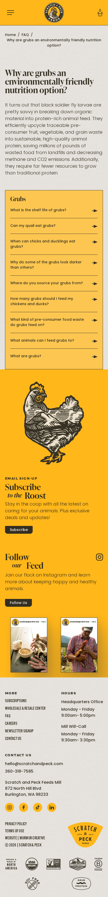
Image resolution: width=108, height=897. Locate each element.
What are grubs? (25, 356)
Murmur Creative (32, 838)
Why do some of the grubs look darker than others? (46, 265)
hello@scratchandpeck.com (34, 764)
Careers (11, 724)
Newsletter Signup (19, 731)
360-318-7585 (19, 772)
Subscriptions (16, 701)
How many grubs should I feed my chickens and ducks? (41, 301)
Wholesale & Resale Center (25, 709)
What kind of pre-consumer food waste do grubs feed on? (47, 322)
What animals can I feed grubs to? (42, 341)
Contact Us (13, 739)
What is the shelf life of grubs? (38, 210)
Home (10, 35)
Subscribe (19, 530)
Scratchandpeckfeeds (29, 622)
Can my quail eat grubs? (33, 226)
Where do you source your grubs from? (46, 283)
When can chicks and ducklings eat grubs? (42, 244)
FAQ (25, 35)
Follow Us (18, 603)
